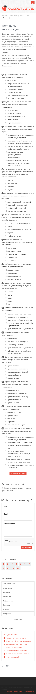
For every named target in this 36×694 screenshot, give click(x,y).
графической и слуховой (17, 208)
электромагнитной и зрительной (19, 202)
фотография (12, 338)
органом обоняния (14, 375)
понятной (11, 186)
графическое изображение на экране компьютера (19, 85)
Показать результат (18, 473)
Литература (7, 613)
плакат (10, 292)
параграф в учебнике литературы (20, 320)
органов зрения (13, 378)
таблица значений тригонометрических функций (18, 93)
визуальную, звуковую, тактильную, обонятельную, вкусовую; (21, 438)
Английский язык (9, 583)
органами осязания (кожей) (18, 396)
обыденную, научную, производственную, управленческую (16, 154)
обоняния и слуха (14, 276)
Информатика (19, 16)
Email (6, 514)
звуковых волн (13, 110)
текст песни (12, 81)
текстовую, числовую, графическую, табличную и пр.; (21, 466)
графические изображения (17, 254)
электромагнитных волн (16, 116)
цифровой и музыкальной (17, 205)
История (6, 609)
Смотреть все (18, 620)
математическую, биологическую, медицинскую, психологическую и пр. (20, 445)
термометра (12, 418)
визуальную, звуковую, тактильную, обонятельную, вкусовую (21, 136)
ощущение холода (14, 251)
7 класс (27, 16)
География (7, 596)
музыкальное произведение (18, 317)
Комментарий (9, 523)
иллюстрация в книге (15, 89)
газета (10, 226)
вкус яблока (12, 248)
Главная (4, 16)
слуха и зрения (13, 270)
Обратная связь (29, 691)
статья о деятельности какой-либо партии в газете (20, 324)
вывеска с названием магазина (19, 229)
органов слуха (13, 415)
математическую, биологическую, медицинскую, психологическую (20, 142)
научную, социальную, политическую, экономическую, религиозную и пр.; (19, 453)
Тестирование (18, 691)
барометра (12, 422)
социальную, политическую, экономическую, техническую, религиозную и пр (19, 163)
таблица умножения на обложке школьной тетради (19, 352)
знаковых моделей (14, 113)
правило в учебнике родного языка (21, 329)
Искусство (6, 605)
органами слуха (13, 366)
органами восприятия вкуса (18, 369)
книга (10, 304)
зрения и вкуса (13, 273)
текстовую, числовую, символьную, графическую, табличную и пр (21, 147)
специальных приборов (16, 425)
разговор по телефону (16, 98)
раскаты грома (13, 257)
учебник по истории (15, 236)
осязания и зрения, (15, 279)
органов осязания (14, 412)
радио (10, 298)
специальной (12, 183)
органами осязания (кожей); (18, 372)
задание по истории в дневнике (19, 314)
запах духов (12, 260)
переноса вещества (15, 123)
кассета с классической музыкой (19, 223)
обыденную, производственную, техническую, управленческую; (19, 460)
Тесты (11, 16)
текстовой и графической (17, 211)
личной (10, 180)
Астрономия (7, 588)
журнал (10, 233)
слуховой (11, 190)
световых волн (13, 120)
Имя (5, 506)
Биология (6, 592)
